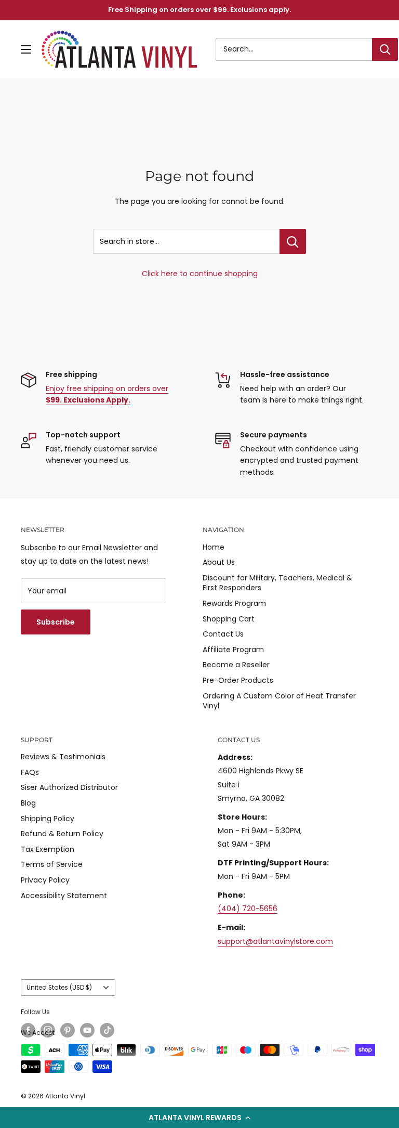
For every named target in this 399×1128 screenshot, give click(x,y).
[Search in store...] (293, 241)
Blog (28, 803)
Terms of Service (52, 864)
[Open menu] (26, 49)
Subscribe (55, 622)
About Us (219, 562)
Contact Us (223, 634)
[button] (199, 1117)
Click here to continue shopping (200, 273)
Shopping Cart (229, 619)
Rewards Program (234, 603)
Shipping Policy (47, 818)
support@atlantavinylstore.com (275, 941)
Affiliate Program (233, 649)
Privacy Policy (45, 880)
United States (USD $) (59, 987)
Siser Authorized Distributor (69, 787)
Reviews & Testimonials (63, 756)
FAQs (30, 772)
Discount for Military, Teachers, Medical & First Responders (277, 583)
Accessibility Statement (64, 895)
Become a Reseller (236, 664)
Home (213, 547)
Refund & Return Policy (62, 833)
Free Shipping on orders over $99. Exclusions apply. (199, 10)
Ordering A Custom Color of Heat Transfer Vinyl (279, 701)
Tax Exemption (47, 849)
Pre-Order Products (238, 680)
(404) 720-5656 (247, 908)
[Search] (385, 49)
